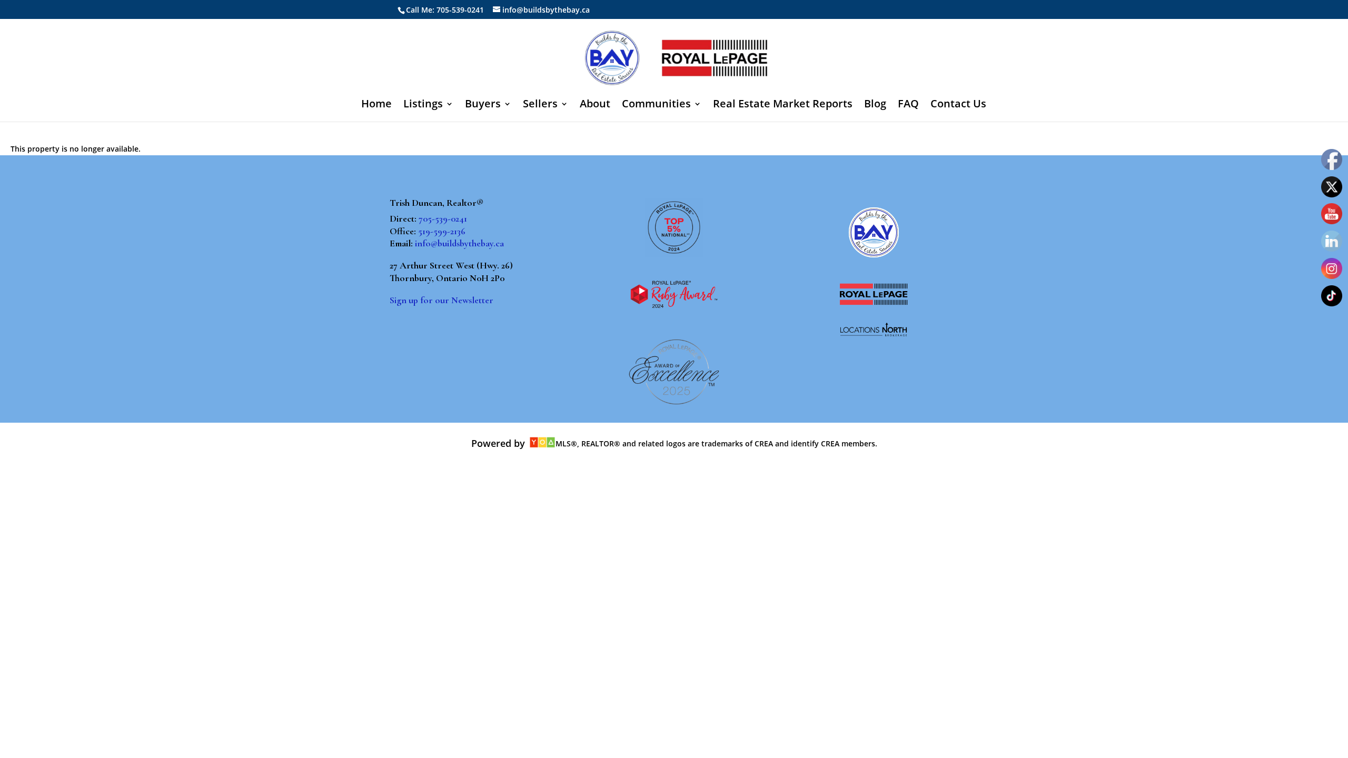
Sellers (540, 105)
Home (376, 105)
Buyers (483, 105)
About (595, 105)
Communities (656, 105)
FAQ (908, 105)
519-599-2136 (441, 231)
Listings (423, 105)
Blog (875, 105)
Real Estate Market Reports (783, 105)
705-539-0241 (443, 218)
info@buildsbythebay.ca (459, 243)
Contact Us (958, 105)
